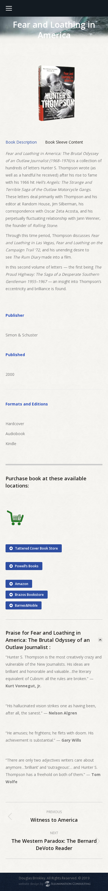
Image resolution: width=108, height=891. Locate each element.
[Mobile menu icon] (9, 8)
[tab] (21, 142)
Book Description (21, 142)
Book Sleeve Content (64, 142)
